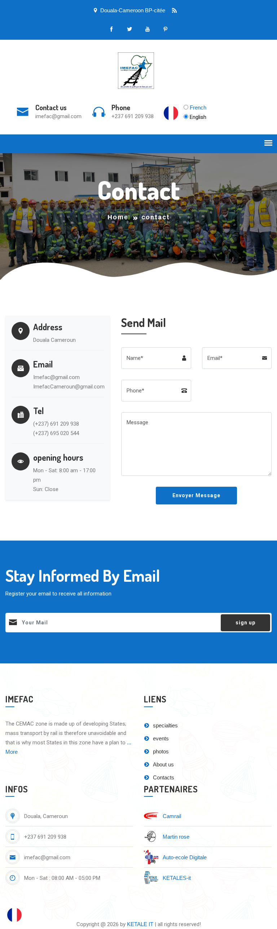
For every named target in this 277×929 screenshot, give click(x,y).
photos (160, 751)
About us (162, 764)
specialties (164, 725)
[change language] (14, 914)
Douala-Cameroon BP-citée (132, 10)
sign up (245, 622)
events (160, 738)
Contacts (162, 777)
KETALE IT (140, 924)
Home (117, 217)
